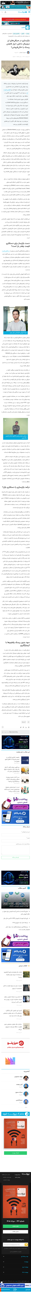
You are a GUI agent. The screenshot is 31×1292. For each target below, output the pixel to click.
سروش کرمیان (23, 52)
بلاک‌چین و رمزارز (16, 33)
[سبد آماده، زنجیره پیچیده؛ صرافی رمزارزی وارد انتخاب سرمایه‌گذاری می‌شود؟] (25, 783)
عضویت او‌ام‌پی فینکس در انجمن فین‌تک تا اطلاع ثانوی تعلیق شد (12, 759)
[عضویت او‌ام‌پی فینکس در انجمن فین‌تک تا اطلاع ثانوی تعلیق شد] (25, 764)
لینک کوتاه (6, 732)
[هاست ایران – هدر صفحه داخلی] (15, 23)
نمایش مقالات (15, 1232)
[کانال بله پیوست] (15, 7)
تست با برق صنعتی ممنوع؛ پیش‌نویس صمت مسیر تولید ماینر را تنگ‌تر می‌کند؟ (11, 789)
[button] (29, 12)
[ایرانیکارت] (15, 1285)
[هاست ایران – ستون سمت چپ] (15, 742)
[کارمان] (15, 1061)
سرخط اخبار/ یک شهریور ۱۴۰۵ (20, 923)
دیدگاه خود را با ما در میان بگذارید (23, 844)
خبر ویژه (24, 722)
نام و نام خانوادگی (26, 832)
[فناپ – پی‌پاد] (15, 817)
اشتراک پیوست (15, 1153)
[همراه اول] (15, 1290)
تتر (28, 722)
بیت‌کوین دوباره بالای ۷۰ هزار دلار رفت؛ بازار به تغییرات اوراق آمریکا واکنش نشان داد (11, 769)
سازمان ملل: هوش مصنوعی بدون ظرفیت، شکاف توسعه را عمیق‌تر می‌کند (13, 1027)
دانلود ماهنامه (15, 1226)
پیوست (27, 33)
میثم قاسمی (19, 1100)
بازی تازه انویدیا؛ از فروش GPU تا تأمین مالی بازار (15, 918)
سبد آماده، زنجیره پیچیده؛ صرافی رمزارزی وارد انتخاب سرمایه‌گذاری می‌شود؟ (12, 779)
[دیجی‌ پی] (15, 3)
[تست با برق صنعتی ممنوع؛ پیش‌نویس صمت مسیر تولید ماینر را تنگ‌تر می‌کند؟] (25, 793)
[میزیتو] (15, 1045)
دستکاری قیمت (6, 251)
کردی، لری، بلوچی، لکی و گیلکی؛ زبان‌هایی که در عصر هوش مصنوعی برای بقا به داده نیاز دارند (12, 1013)
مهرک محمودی (18, 1077)
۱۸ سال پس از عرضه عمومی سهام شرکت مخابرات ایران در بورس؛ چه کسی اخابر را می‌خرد (13, 999)
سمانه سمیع (19, 1092)
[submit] (26, 1244)
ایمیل (28, 838)
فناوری (23, 28)
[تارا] (15, 803)
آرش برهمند (19, 1085)
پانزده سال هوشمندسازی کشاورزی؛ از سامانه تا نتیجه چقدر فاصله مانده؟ (13, 974)
